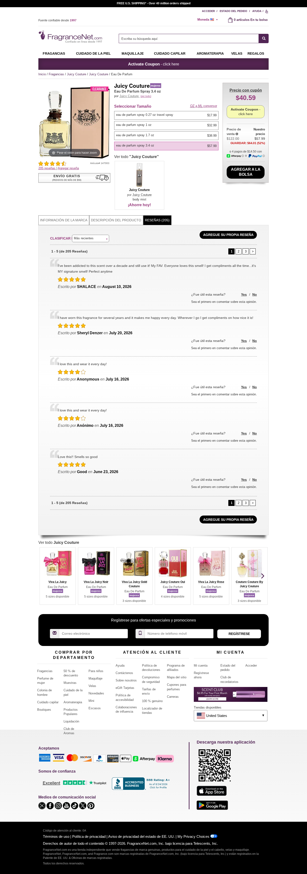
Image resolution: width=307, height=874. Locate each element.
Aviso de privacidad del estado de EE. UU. (141, 836)
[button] (74, 178)
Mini (91, 701)
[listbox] (167, 130)
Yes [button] (244, 294)
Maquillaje (133, 53)
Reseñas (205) (157, 220)
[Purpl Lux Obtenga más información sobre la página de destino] (230, 696)
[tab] (63, 220)
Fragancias (54, 53)
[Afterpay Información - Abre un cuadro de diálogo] (235, 156)
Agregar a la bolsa (245, 171)
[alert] (209, 19)
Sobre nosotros (126, 680)
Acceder (208, 11)
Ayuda (256, 11)
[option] (166, 115)
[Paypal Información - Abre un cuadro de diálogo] (256, 155)
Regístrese (239, 634)
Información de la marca (63, 220)
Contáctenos (124, 673)
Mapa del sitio (176, 677)
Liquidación (71, 721)
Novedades (96, 693)
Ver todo (136, 157)
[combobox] (194, 38)
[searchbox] (189, 38)
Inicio (42, 74)
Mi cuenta (200, 665)
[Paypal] (99, 758)
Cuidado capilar (169, 53)
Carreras (173, 696)
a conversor (203, 106)
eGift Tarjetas (125, 688)
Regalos (256, 53)
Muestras (70, 683)
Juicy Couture (77, 74)
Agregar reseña (68, 168)
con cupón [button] (246, 90)
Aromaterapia (73, 702)
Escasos (95, 708)
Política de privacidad (89, 836)
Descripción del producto (116, 220)
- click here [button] (153, 64)
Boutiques (44, 709)
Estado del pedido (233, 11)
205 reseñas (47, 168)
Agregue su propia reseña (228, 235)
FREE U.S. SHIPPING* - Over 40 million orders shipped (153, 3)
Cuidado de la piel (93, 53)
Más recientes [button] (84, 238)
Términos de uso (56, 836)
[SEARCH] (264, 38)
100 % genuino (152, 701)
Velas (92, 686)
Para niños (96, 671)
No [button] (254, 294)
